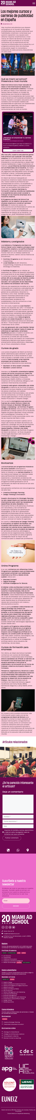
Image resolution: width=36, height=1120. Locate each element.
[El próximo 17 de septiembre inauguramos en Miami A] (28, 860)
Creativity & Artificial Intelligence (13, 960)
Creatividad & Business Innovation (14, 1024)
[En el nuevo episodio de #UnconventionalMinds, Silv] (18, 872)
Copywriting (6, 957)
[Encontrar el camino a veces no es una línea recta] (7, 866)
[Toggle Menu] (33, 3)
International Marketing (10, 993)
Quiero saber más (18, 150)
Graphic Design (7, 982)
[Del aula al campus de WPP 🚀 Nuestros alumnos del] (28, 866)
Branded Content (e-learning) (12, 1038)
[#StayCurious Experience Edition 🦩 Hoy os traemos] (7, 872)
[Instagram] (3, 927)
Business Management (10, 995)
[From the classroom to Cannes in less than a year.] (18, 866)
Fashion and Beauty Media (11, 989)
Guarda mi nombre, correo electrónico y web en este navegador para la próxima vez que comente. (18, 832)
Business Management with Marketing (14, 997)
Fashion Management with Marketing (14, 992)
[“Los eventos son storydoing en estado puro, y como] (7, 860)
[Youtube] (13, 927)
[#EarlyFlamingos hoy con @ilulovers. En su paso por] (28, 872)
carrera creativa (24, 472)
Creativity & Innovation (10, 959)
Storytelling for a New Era (11, 1036)
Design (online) (7, 1000)
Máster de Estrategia (16, 962)
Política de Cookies (22, 1110)
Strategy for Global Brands (11, 1032)
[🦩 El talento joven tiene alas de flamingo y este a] (18, 860)
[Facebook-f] (6, 927)
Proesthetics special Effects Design (14, 998)
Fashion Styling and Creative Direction (14, 984)
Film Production (8, 990)
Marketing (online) (8, 1002)
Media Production (8, 987)
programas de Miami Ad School (13, 717)
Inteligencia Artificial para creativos (14, 1034)
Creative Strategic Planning (12, 1022)
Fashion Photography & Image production (15, 985)
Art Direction (7, 956)
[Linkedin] (10, 927)
